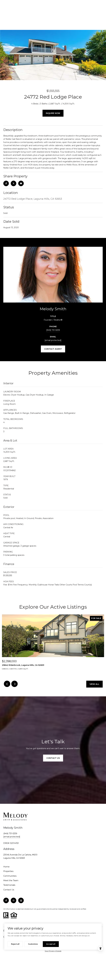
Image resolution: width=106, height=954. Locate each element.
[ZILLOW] (21, 900)
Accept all (50, 944)
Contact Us (8, 889)
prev (7, 684)
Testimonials (9, 885)
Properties (8, 871)
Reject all (15, 944)
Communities (9, 876)
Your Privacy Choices (53, 951)
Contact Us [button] (53, 758)
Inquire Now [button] (53, 113)
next (14, 684)
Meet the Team (10, 880)
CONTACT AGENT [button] (53, 349)
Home (6, 866)
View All (94, 684)
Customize (33, 944)
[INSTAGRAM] (13, 900)
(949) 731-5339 (53, 330)
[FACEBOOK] (6, 900)
